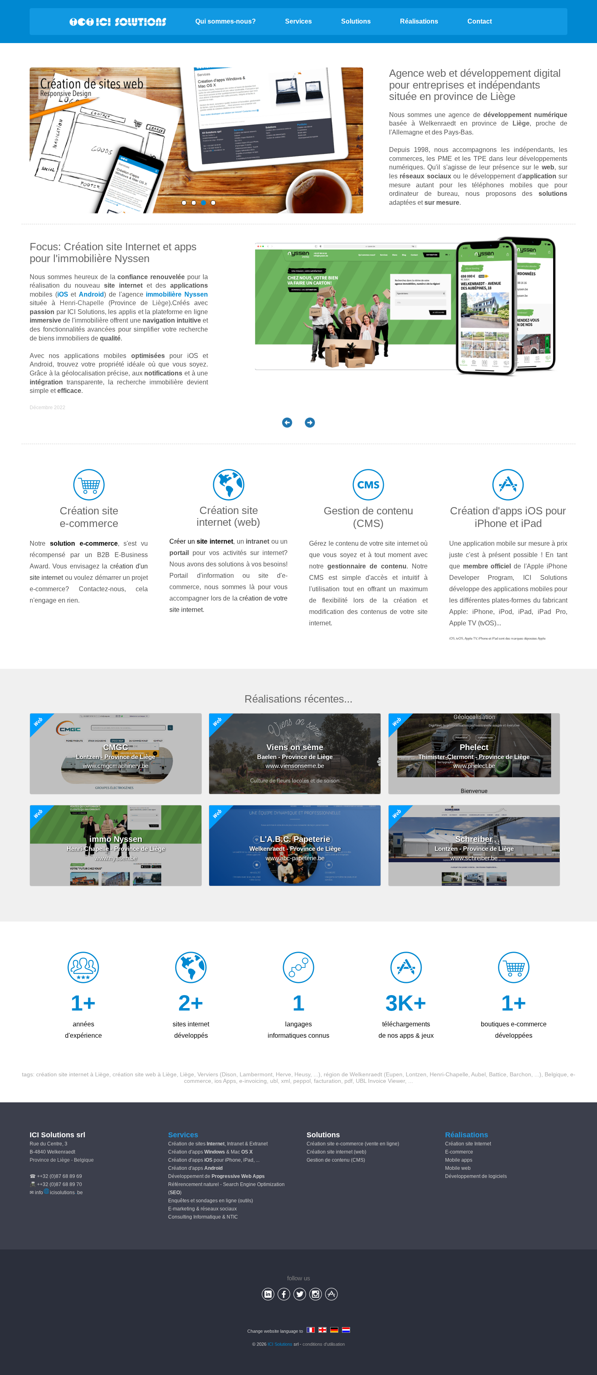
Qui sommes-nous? (225, 21)
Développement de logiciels (476, 1176)
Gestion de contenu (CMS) (336, 1160)
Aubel (478, 1074)
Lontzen (416, 1074)
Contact (479, 21)
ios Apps (225, 1081)
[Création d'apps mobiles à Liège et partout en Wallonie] (184, 202)
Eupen (394, 1074)
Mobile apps (458, 1160)
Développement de (216, 1176)
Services (298, 21)
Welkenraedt (366, 1074)
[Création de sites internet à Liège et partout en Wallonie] (203, 202)
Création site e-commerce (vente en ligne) (353, 1144)
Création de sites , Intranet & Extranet (218, 1144)
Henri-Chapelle (82, 302)
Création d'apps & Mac (210, 1152)
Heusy (302, 1074)
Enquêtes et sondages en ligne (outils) (210, 1201)
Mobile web (458, 1168)
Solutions (356, 21)
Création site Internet (468, 1144)
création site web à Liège (144, 1074)
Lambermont (256, 1074)
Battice (497, 1074)
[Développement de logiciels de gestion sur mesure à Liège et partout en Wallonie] (193, 202)
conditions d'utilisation (324, 1344)
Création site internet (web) (336, 1152)
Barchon (520, 1074)
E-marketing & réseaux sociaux (202, 1209)
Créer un (201, 541)
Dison (229, 1074)
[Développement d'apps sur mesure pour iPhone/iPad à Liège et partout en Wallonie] (213, 202)
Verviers (207, 1074)
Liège (502, 96)
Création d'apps (195, 1168)
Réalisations (419, 21)
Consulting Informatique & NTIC (203, 1217)
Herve (283, 1074)
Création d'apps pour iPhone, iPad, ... (214, 1160)
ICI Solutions (280, 1344)
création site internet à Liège (72, 1074)
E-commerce (459, 1152)
